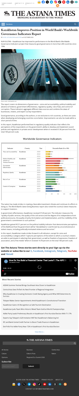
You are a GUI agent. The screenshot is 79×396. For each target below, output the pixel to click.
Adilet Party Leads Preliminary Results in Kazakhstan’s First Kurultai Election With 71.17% (37, 313)
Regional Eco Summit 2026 (36, 357)
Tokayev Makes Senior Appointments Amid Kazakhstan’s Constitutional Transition (34, 300)
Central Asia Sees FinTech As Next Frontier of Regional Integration (28, 289)
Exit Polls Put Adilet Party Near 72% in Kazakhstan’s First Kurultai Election (31, 326)
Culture (4, 353)
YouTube (72, 251)
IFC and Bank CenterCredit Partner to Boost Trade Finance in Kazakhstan (31, 322)
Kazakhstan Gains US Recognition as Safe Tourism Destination (27, 305)
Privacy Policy (47, 380)
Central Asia (56, 350)
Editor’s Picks (31, 353)
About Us (59, 380)
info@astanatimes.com (44, 389)
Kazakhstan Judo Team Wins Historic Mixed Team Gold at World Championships (33, 309)
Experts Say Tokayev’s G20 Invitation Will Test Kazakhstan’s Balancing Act (31, 318)
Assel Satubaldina (9, 37)
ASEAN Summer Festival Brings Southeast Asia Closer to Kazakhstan (29, 285)
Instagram (50, 251)
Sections (9, 24)
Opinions (5, 357)
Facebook (38, 251)
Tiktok (9, 254)
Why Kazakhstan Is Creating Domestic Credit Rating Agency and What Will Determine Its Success (37, 295)
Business (30, 350)
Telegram (62, 251)
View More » (39, 332)
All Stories (5, 350)
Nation (19, 37)
